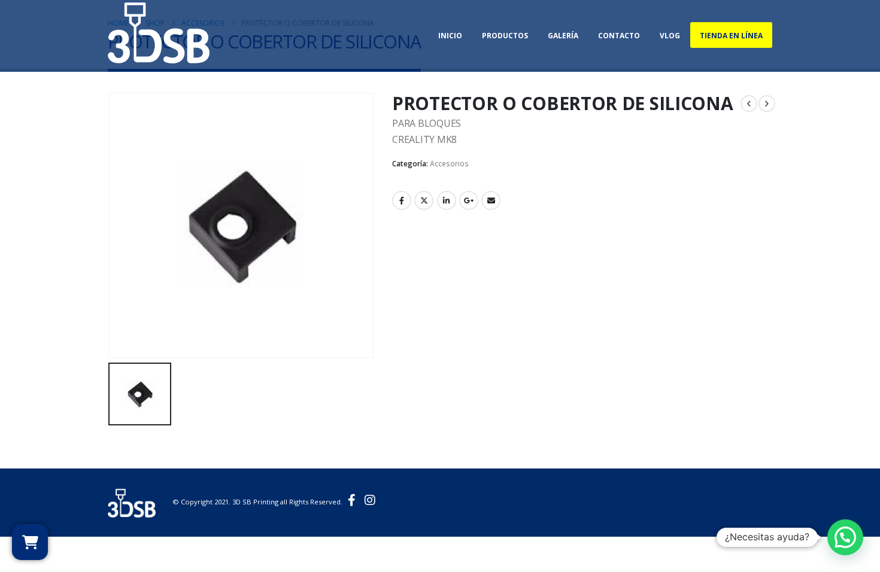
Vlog (670, 36)
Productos (505, 36)
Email (490, 200)
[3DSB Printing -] (159, 31)
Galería (563, 36)
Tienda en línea (731, 36)
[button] (845, 537)
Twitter (423, 200)
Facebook (401, 200)
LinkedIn (446, 200)
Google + (468, 200)
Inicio (450, 36)
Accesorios (449, 164)
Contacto (619, 36)
